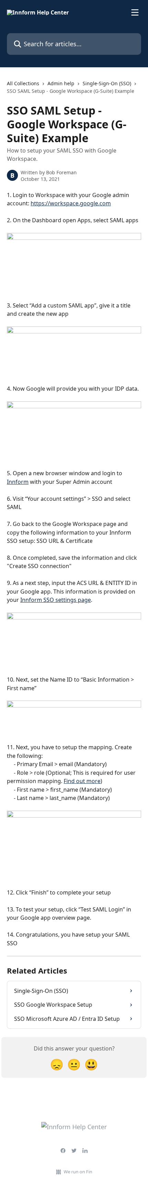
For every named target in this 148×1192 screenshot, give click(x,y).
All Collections (23, 83)
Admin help (60, 83)
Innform (18, 482)
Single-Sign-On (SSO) (107, 83)
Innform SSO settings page (55, 600)
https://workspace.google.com (71, 203)
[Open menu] (135, 12)
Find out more (82, 781)
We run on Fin (78, 1172)
